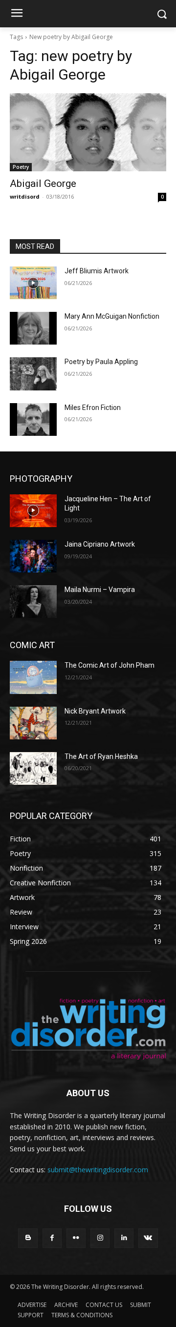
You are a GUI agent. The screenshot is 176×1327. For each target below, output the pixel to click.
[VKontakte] (147, 1237)
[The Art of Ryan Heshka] (33, 768)
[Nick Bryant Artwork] (33, 723)
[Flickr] (76, 1237)
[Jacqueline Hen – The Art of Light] (33, 510)
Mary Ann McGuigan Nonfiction (112, 316)
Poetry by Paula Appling (101, 362)
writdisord (25, 196)
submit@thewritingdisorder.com (97, 1169)
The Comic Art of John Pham (109, 665)
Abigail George (43, 183)
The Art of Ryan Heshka (101, 756)
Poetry (21, 166)
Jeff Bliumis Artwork (97, 271)
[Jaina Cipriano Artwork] (33, 556)
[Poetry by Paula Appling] (33, 373)
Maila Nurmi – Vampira (100, 589)
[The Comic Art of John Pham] (33, 677)
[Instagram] (100, 1237)
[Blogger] (27, 1237)
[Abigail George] (88, 132)
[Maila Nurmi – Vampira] (33, 601)
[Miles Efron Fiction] (33, 419)
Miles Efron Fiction (93, 407)
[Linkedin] (123, 1237)
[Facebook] (52, 1237)
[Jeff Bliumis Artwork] (33, 282)
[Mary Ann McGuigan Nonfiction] (33, 328)
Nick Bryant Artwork (95, 711)
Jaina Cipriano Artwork (100, 544)
